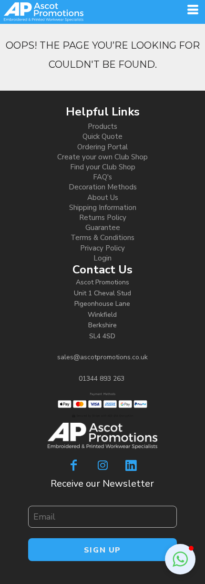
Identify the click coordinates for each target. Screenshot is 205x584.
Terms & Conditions (102, 237)
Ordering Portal (102, 147)
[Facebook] (73, 465)
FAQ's (102, 177)
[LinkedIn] (131, 465)
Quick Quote (102, 136)
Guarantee (102, 227)
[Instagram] (102, 465)
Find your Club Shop (102, 167)
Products (102, 126)
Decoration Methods (103, 187)
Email (35, 501)
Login (102, 258)
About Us (102, 197)
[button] (180, 559)
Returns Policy (102, 217)
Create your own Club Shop (102, 157)
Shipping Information (102, 207)
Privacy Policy (102, 248)
